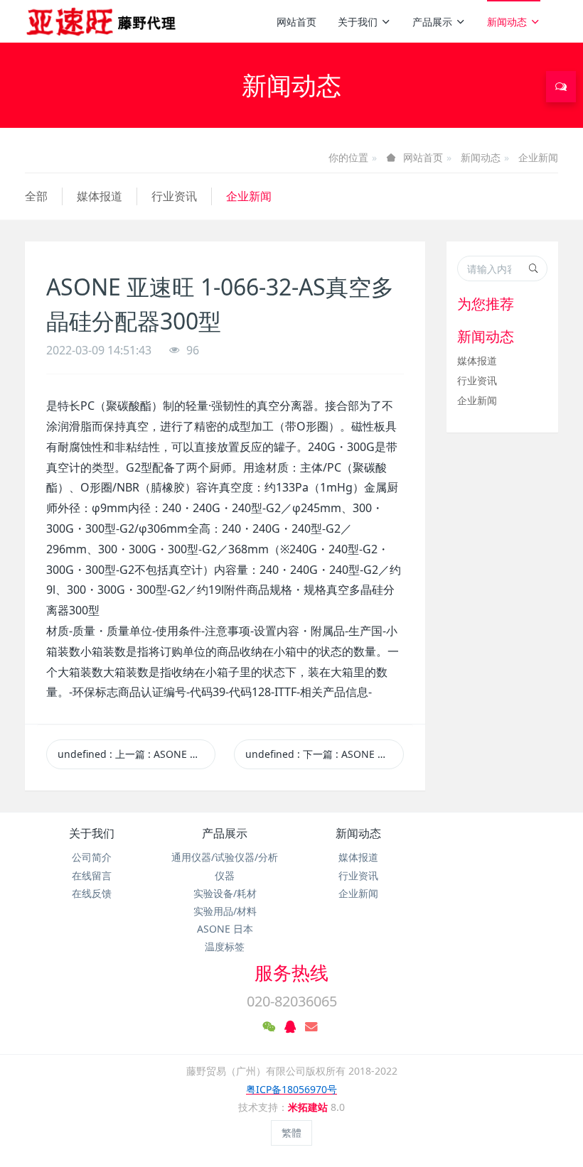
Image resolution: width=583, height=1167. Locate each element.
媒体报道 (99, 196)
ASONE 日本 (225, 928)
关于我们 (358, 21)
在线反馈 (92, 893)
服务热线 (291, 972)
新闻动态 (507, 21)
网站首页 (296, 21)
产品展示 (432, 21)
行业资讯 (174, 196)
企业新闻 (538, 157)
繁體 (291, 1132)
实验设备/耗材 (225, 893)
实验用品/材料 (225, 911)
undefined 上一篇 (136, 754)
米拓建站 (309, 1107)
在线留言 (92, 875)
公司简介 (92, 857)
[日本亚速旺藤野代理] (102, 21)
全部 (36, 196)
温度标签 (225, 946)
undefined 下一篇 (324, 754)
